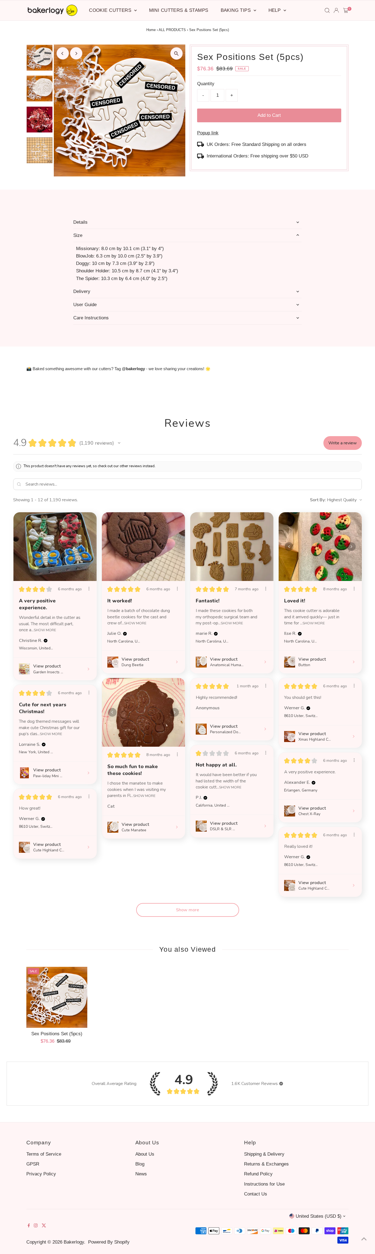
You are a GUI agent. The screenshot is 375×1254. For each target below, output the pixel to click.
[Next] (76, 53)
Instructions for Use (264, 1184)
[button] (119, 443)
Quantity (205, 83)
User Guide (85, 304)
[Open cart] (346, 10)
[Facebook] (28, 1226)
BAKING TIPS (236, 10)
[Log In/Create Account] (336, 10)
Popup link (208, 133)
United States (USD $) (319, 1216)
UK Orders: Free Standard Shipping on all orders (256, 144)
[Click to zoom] (176, 53)
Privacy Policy (41, 1174)
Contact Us (255, 1194)
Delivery (81, 291)
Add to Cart (269, 115)
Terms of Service (43, 1154)
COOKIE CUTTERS (111, 10)
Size (77, 235)
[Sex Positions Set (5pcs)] (56, 997)
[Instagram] (35, 1226)
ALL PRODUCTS (172, 30)
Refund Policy (258, 1174)
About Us (144, 1154)
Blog (139, 1164)
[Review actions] (89, 589)
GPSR (32, 1164)
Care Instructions (91, 317)
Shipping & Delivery (264, 1154)
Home (151, 30)
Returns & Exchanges (266, 1164)
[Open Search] (327, 10)
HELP (275, 10)
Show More (45, 630)
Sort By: (318, 500)
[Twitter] (43, 1226)
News (141, 1174)
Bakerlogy (74, 1242)
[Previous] (63, 53)
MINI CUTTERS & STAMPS (178, 10)
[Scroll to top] (364, 1238)
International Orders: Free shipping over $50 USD (257, 156)
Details (80, 222)
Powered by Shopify (109, 1242)
